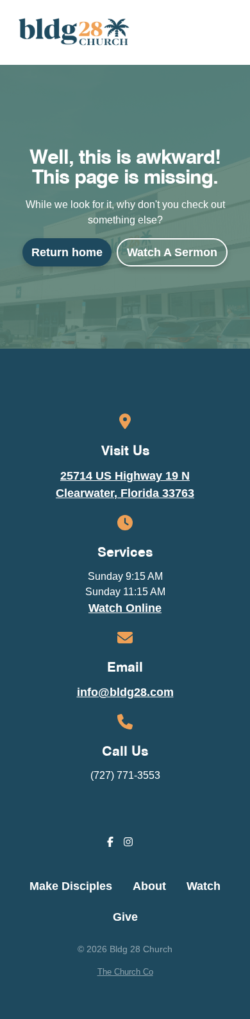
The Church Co (125, 972)
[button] (229, 32)
